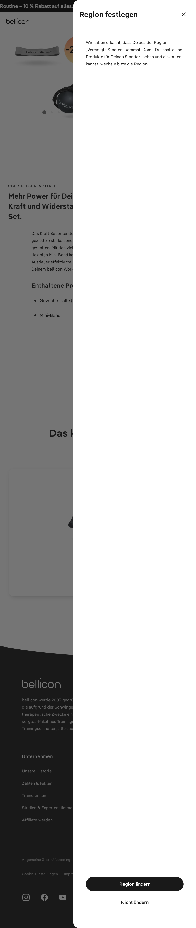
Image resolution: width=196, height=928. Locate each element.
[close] (184, 14)
